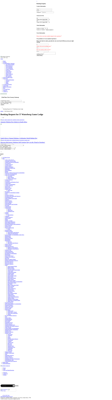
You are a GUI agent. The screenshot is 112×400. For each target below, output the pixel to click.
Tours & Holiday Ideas (7, 77)
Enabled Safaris (11, 273)
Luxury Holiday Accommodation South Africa (14, 234)
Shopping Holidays (9, 305)
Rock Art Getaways (9, 262)
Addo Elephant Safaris (12, 266)
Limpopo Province (9, 231)
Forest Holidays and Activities (11, 204)
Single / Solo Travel (9, 306)
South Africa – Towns (12, 312)
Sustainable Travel (9, 322)
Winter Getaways (8, 356)
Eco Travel (7, 191)
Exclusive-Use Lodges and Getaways (12, 196)
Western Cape (8, 333)
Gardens (6, 212)
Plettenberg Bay (11, 211)
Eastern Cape (7, 189)
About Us (5, 90)
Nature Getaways (9, 74)
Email (38, 10)
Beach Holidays (8, 170)
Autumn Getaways (9, 164)
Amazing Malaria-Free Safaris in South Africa (14, 122)
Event (6, 193)
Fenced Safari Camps (12, 275)
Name (38, 9)
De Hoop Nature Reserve (13, 339)
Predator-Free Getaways (10, 257)
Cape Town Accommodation (11, 173)
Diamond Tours (8, 188)
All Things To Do (6, 157)
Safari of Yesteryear (12, 288)
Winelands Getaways (9, 355)
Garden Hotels (8, 206)
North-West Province (9, 246)
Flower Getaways (8, 202)
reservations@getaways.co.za (7, 396)
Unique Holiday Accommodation (12, 328)
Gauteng (7, 213)
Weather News (8, 330)
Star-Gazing (7, 321)
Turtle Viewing (8, 327)
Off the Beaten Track (9, 252)
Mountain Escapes (9, 238)
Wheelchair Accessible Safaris (14, 300)
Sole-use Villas (8, 308)
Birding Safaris (11, 267)
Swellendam (10, 348)
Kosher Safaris (11, 279)
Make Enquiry (39, 55)
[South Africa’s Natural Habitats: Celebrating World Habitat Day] (56, 130)
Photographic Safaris (12, 282)
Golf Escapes (8, 72)
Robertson (10, 344)
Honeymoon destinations (10, 221)
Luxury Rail (5, 85)
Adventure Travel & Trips (10, 161)
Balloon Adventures (7, 86)
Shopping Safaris (11, 291)
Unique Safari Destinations (13, 296)
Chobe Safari (10, 271)
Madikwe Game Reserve (13, 247)
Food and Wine (8, 203)
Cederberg (10, 335)
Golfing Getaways (9, 217)
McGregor (10, 343)
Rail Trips (7, 258)
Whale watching (8, 351)
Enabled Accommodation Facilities (12, 192)
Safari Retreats (11, 289)
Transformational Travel (10, 324)
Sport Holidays (8, 320)
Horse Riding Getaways (10, 223)
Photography (7, 254)
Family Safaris (11, 274)
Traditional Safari (11, 295)
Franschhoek (10, 340)
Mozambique (7, 239)
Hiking (6, 219)
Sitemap (4, 374)
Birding (6, 171)
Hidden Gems (10, 310)
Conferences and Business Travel (12, 182)
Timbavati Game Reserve (13, 233)
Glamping (7, 216)
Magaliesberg (8, 236)
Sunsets (9, 314)
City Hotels (7, 180)
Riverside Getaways (9, 261)
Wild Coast (10, 190)
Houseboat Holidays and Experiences (12, 224)
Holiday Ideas (5, 362)
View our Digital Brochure (8, 370)
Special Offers (8, 317)
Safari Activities (11, 286)
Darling (9, 337)
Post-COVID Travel (9, 255)
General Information (10, 79)
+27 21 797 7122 (5, 395)
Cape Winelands (9, 67)
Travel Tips (5, 78)
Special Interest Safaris (12, 293)
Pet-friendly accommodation (11, 253)
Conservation (7, 183)
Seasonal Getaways (9, 302)
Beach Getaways (9, 65)
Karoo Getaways (8, 225)
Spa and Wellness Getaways (11, 315)
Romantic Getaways (9, 264)
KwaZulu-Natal (8, 230)
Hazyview (10, 241)
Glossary (7, 81)
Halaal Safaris (10, 276)
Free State (7, 205)
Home (4, 61)
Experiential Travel (9, 197)
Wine (6, 354)
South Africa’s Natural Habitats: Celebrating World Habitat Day (19, 138)
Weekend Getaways (9, 331)
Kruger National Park (9, 227)
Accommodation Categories (9, 63)
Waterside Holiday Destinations (11, 329)
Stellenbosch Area (11, 347)
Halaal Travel (8, 218)
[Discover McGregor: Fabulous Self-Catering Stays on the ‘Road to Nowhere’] (56, 140)
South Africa (7, 309)
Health (7, 83)
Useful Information (6, 363)
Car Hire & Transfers (7, 84)
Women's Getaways (9, 357)
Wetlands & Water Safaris (13, 299)
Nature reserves (8, 245)
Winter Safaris (10, 301)
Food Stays (8, 70)
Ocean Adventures (9, 251)
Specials (4, 62)
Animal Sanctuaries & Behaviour (12, 162)
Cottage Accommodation (10, 184)
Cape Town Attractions (10, 175)
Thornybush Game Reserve (13, 232)
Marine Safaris (8, 237)
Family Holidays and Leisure (11, 198)
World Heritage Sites (9, 360)
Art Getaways (8, 163)
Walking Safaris (11, 298)
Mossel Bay (10, 210)
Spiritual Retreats (8, 319)
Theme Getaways (8, 323)
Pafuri (9, 228)
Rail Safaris (10, 284)
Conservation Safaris (12, 272)
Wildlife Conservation (9, 353)
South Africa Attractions (13, 313)
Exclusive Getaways (9, 195)
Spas (6, 316)
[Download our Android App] (12, 391)
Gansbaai (9, 341)
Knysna (9, 209)
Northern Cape (8, 250)
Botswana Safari (11, 268)
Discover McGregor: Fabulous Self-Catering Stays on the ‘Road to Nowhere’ (23, 142)
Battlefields (7, 169)
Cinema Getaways (9, 179)
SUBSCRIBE (15, 385)
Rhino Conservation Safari (13, 285)
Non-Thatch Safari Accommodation (15, 281)
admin (2, 111)
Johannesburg (10, 214)
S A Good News (6, 89)
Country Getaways (9, 69)
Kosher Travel (8, 226)
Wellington (10, 349)
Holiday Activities (8, 220)
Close (2, 58)
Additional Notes (40, 54)
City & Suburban (9, 68)
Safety (7, 82)
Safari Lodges (8, 75)
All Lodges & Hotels (10, 64)
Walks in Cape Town (12, 178)
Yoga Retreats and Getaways (11, 361)
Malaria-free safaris (11, 280)
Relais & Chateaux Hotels (10, 259)
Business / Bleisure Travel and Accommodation (14, 172)
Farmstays (7, 199)
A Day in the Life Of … (10, 159)
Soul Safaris (10, 292)
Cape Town (10, 334)
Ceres (9, 336)
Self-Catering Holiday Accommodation (13, 303)
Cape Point (10, 176)
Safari (6, 265)
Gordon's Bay (10, 342)
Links (4, 369)
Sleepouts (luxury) (9, 307)
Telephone (39, 12)
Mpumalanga (7, 240)
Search (2, 104)
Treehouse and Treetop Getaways (12, 326)
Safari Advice (10, 287)
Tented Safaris (10, 294)
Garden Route (8, 71)
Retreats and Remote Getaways (11, 260)
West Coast (10, 350)
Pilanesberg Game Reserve (13, 248)
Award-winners (8, 165)
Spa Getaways (9, 76)
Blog (4, 88)
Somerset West (11, 346)
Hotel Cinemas (11, 177)
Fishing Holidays (8, 200)
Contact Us (5, 91)
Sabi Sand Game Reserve (13, 243)
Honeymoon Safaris (12, 278)
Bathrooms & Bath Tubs (10, 168)
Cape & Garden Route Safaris (14, 269)
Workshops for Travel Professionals (12, 358)
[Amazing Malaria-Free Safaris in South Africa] (56, 119)
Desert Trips (7, 186)
